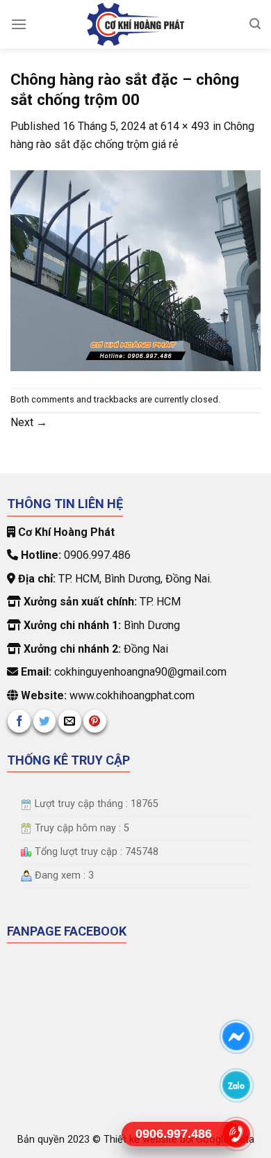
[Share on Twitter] (44, 721)
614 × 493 (185, 126)
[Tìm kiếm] (255, 24)
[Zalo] (236, 1085)
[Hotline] (236, 1133)
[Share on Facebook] (19, 721)
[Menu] (18, 24)
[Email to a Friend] (69, 721)
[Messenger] (236, 1036)
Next (28, 422)
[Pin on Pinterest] (94, 721)
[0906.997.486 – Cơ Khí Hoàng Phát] (135, 24)
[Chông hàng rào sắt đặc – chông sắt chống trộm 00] (135, 269)
